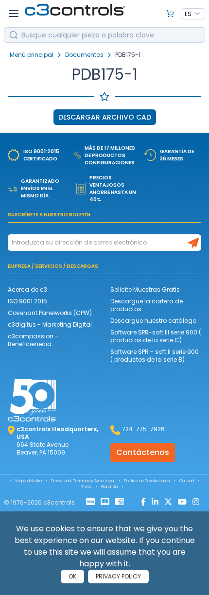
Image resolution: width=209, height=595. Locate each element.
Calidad (186, 481)
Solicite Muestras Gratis (145, 289)
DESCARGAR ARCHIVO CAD (104, 117)
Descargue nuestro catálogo (153, 320)
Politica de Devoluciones (147, 481)
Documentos (84, 55)
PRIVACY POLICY (118, 576)
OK (72, 576)
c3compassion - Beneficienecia (33, 340)
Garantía (109, 487)
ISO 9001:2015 (27, 301)
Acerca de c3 (27, 289)
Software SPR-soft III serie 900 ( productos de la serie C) (155, 336)
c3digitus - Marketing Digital (50, 324)
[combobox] (193, 14)
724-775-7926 (143, 429)
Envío (86, 487)
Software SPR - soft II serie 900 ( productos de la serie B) (154, 356)
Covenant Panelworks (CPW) (50, 313)
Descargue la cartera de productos (146, 305)
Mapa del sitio (29, 481)
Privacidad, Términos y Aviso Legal (83, 481)
